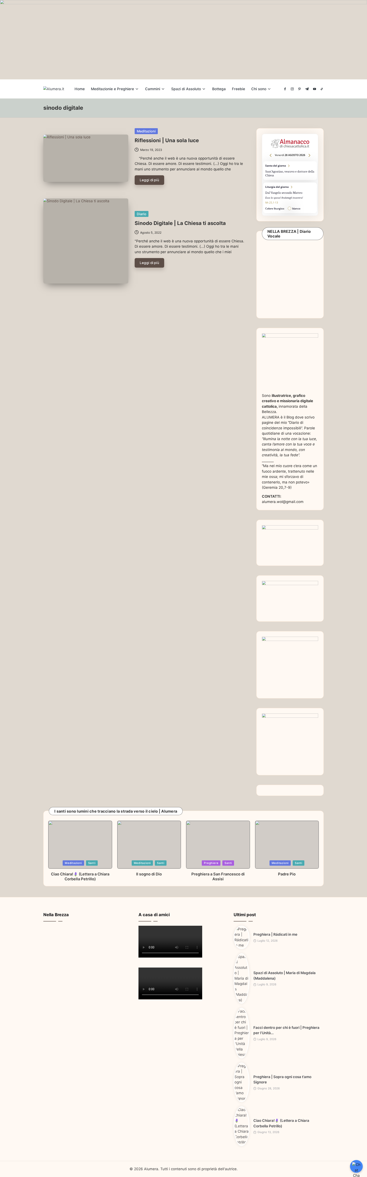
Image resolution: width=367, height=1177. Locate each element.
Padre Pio (287, 874)
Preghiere (211, 863)
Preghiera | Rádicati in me (275, 934)
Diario (141, 214)
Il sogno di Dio (149, 874)
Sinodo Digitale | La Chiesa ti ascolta (180, 223)
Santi (92, 863)
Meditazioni (146, 131)
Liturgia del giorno (290, 198)
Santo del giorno (290, 170)
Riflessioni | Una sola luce (167, 140)
